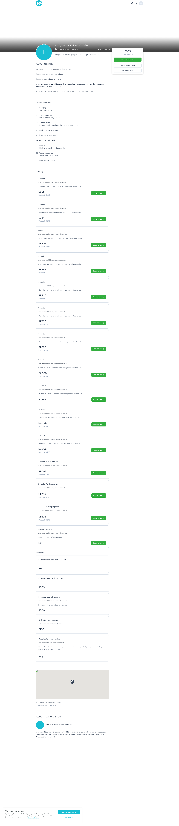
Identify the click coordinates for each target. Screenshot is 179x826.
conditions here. (56, 74)
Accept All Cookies (69, 812)
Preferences (69, 817)
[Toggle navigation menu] (141, 3)
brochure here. (55, 79)
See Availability (127, 60)
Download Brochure (127, 65)
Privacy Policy (33, 818)
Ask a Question (127, 70)
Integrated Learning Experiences (58, 724)
